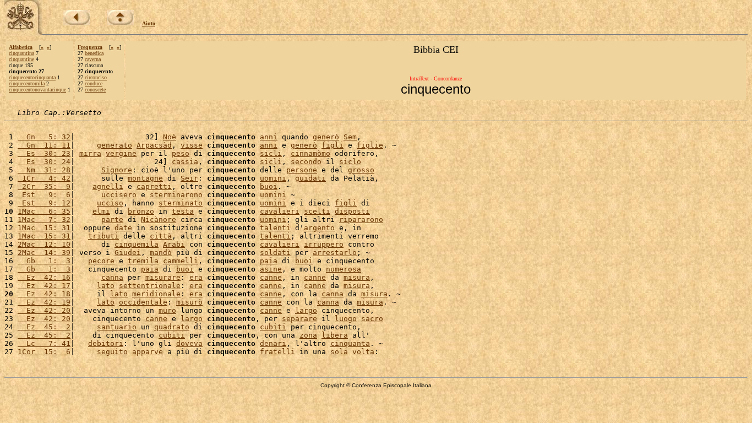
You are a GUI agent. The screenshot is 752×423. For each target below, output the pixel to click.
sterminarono (176, 195)
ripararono (361, 219)
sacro (372, 318)
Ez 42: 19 (44, 302)
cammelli (180, 261)
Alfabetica (20, 47)
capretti (154, 186)
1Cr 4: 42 (44, 178)
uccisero (119, 195)
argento (319, 228)
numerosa (343, 269)
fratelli (277, 352)
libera (334, 335)
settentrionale (150, 285)
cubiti (273, 327)
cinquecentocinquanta (32, 77)
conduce (93, 83)
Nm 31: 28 (44, 170)
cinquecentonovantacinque (37, 89)
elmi (101, 211)
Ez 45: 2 (44, 327)
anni (268, 137)
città (161, 236)
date (123, 228)
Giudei (128, 252)
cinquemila (137, 244)
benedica (94, 53)
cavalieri (279, 211)
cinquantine (21, 59)
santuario (117, 327)
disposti (352, 211)
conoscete (95, 89)
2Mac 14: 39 (44, 252)
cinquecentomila (27, 83)
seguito (112, 352)
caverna (93, 59)
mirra (90, 153)
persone (301, 170)
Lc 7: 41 (44, 343)
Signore (116, 170)
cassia (185, 162)
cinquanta (350, 343)
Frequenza (90, 47)
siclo (350, 162)
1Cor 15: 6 (44, 352)
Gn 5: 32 (44, 137)
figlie (370, 145)
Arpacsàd (154, 145)
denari (273, 343)
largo (306, 310)
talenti (275, 228)
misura (357, 277)
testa (183, 211)
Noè (169, 137)
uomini (273, 178)
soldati (275, 252)
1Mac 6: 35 (44, 211)
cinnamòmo (310, 153)
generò (326, 137)
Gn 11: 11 (44, 145)
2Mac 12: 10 (44, 244)
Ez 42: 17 (44, 285)
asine (271, 269)
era (196, 277)
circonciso (96, 77)
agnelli (107, 186)
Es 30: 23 (44, 153)
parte (112, 219)
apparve (147, 352)
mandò (161, 252)
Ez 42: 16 (44, 277)
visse (192, 145)
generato (114, 145)
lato (106, 285)
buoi (268, 186)
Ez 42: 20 (44, 310)
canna (112, 277)
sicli (271, 153)
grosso (361, 170)
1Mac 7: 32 (44, 219)
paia (268, 261)
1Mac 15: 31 (44, 228)
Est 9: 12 (44, 203)
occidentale (143, 302)
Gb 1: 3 (44, 261)
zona (308, 335)
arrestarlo (335, 252)
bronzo (141, 211)
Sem (350, 137)
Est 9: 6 (44, 195)
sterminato (181, 203)
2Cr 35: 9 (44, 186)
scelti (317, 211)
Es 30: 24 (44, 162)
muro (167, 310)
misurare (163, 277)
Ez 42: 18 (44, 294)
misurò (189, 302)
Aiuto (148, 23)
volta (363, 352)
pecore (101, 261)
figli (332, 145)
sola (339, 352)
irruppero (324, 244)
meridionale (156, 294)
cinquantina (21, 53)
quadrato (171, 327)
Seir (189, 178)
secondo (306, 162)
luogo (346, 318)
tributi (103, 236)
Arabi (174, 244)
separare (299, 318)
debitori (105, 343)
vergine (121, 153)
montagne (145, 178)
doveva (189, 343)
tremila (143, 261)
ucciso (110, 203)
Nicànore (158, 219)
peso (180, 153)
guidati (310, 178)
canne (271, 277)
